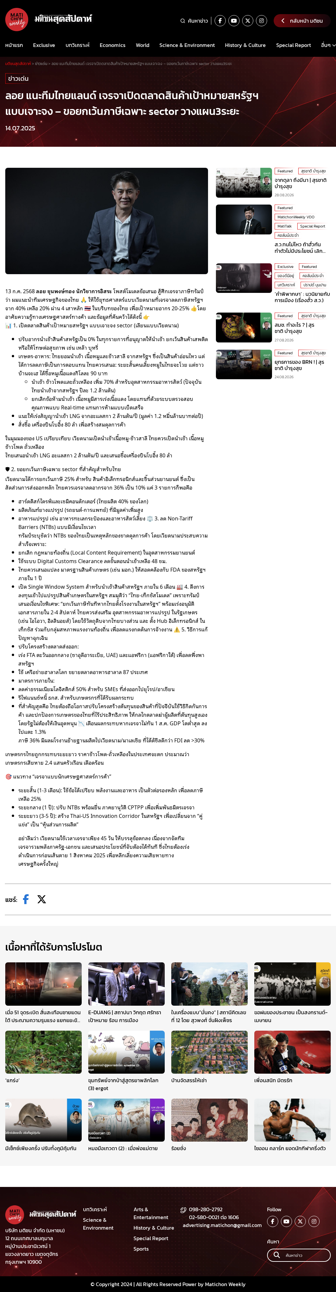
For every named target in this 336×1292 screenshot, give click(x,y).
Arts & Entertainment (151, 1213)
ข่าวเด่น (18, 78)
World (142, 45)
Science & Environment (187, 45)
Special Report (293, 45)
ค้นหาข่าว (198, 21)
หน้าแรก (14, 45)
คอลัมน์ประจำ (288, 235)
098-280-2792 (205, 1209)
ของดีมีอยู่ (286, 276)
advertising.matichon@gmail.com (222, 1225)
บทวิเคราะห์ (78, 45)
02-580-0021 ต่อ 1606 (214, 1217)
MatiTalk (285, 226)
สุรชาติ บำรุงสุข (313, 171)
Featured (285, 171)
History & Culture (245, 45)
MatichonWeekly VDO (296, 217)
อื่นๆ (326, 45)
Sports (141, 1249)
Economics (112, 45)
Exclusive (44, 45)
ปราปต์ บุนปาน (315, 285)
